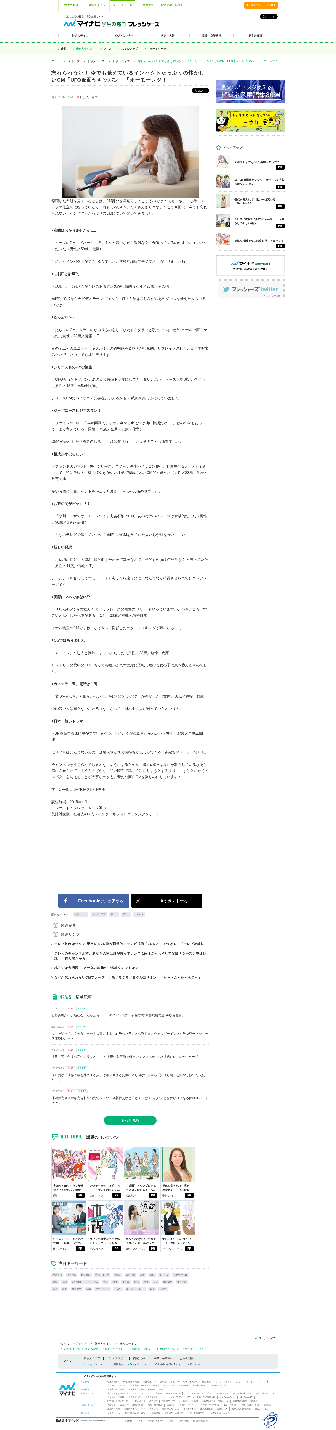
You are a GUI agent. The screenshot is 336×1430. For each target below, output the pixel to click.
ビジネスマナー (116, 1358)
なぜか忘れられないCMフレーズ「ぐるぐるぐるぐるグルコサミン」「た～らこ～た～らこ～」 (128, 977)
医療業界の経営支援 (241, 1409)
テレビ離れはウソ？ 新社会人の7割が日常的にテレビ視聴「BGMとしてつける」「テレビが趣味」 (131, 944)
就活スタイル (97, 5)
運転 (152, 1275)
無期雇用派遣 (206, 1409)
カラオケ (76, 1288)
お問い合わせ (194, 1364)
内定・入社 (140, 1358)
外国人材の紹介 (262, 1409)
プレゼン (163, 1275)
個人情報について (139, 1364)
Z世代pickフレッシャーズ (85, 1282)
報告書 (125, 1282)
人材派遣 (111, 1405)
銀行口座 (130, 1275)
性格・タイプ (102, 1275)
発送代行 (156, 1413)
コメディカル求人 (149, 1409)
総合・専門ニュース (142, 1393)
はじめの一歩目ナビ (173, 5)
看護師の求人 (130, 1409)
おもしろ (139, 914)
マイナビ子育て (175, 1397)
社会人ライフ (84, 48)
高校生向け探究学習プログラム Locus (146, 1389)
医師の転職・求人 (170, 1409)
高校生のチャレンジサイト (168, 1393)
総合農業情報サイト (154, 1397)
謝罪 (64, 1288)
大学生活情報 (222, 1393)
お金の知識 (187, 1358)
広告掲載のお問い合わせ (167, 1364)
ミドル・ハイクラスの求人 (227, 1382)
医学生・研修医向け (169, 1382)
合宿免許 (148, 5)
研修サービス (113, 1413)
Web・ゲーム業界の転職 (131, 1405)
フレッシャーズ (122, 5)
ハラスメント (102, 1288)
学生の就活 (112, 1382)
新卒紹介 (171, 1405)
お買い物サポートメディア (145, 1401)
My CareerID (246, 1397)
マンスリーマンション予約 (174, 1401)
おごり (162, 1288)
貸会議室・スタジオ (174, 1413)
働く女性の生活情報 (242, 1393)
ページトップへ (268, 1338)
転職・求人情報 (190, 1382)
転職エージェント (188, 1405)
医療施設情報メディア (117, 1401)
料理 (115, 1282)
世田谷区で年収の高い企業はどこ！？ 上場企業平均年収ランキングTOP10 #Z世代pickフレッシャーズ (124, 1057)
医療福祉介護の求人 (219, 1385)
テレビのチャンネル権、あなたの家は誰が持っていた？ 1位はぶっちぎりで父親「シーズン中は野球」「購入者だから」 (130, 956)
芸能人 (117, 1275)
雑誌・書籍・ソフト (265, 1393)
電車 (64, 1282)
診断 (63, 48)
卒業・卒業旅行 (163, 1358)
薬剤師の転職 (113, 1409)
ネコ (155, 1282)
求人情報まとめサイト (117, 1393)
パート (262, 1382)
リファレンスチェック (219, 1413)
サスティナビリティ (156, 1420)
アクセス (140, 1420)
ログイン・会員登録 (262, 5)
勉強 (136, 1282)
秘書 (142, 1275)
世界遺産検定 (134, 1397)
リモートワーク (156, 48)
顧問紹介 (268, 1405)
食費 (146, 1282)
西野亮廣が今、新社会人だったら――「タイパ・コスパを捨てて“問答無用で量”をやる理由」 (118, 1015)
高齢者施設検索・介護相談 (245, 1401)
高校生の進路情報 (115, 1389)
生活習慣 (57, 1275)
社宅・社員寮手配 (196, 1413)
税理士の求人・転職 (250, 1405)
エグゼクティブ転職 (210, 1405)
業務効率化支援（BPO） (135, 1413)
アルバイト (249, 1382)
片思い (118, 1288)
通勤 (55, 1282)
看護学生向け (149, 1382)
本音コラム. (81, 914)
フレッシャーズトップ (66, 61)
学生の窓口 (71, 5)
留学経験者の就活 (130, 1382)
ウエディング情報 (115, 1397)
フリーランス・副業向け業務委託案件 (187, 1385)
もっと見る (130, 1120)
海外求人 (206, 1382)
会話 (88, 1288)
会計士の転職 (230, 1405)
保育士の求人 (189, 1409)
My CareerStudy (227, 1397)
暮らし (126, 914)
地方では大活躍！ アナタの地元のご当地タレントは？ (96, 968)
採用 (171, 1420)
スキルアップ (129, 48)
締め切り (167, 1282)
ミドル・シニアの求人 (117, 1385)
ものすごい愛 (180, 1275)
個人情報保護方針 (200, 1420)
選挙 (55, 1288)
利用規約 (118, 1364)
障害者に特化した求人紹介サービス (149, 1385)
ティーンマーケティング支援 (198, 1393)
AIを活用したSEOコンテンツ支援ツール (209, 1401)
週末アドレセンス (135, 1288)
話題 (105, 1282)
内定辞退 (85, 1275)
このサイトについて (96, 1364)
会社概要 (128, 1420)
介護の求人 (222, 1409)
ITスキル (106, 48)
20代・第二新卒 (155, 1405)
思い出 (114, 914)
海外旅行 (71, 1275)
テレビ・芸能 (99, 914)
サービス (181, 1282)
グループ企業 (183, 1420)
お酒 (152, 1288)
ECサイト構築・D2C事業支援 (201, 1397)
